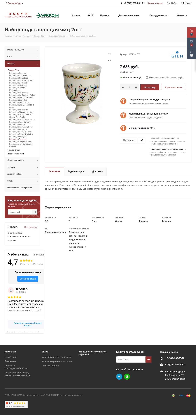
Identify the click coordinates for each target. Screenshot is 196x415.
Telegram (119, 377)
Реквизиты (10, 361)
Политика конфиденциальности (16, 367)
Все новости (30, 227)
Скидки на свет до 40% (142, 128)
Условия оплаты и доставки (56, 357)
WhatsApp (127, 377)
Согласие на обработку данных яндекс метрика (17, 374)
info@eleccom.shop (175, 364)
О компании (11, 357)
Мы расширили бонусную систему (148, 113)
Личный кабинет (50, 365)
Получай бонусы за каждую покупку (149, 99)
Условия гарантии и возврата (57, 361)
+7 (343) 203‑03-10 (174, 358)
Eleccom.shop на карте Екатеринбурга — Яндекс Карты (25, 331)
